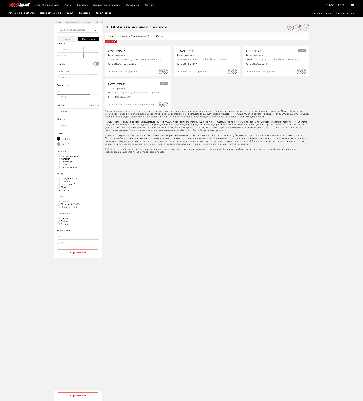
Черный (66, 138)
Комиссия (82, 5)
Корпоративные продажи (106, 5)
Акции (68, 5)
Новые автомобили (50, 12)
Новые (67, 39)
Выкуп (70, 12)
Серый (65, 144)
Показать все (64, 190)
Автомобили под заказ (47, 5)
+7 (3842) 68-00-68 (334, 5)
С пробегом (88, 39)
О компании (132, 5)
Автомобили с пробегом (22, 12)
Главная (58, 22)
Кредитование (103, 12)
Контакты (149, 5)
